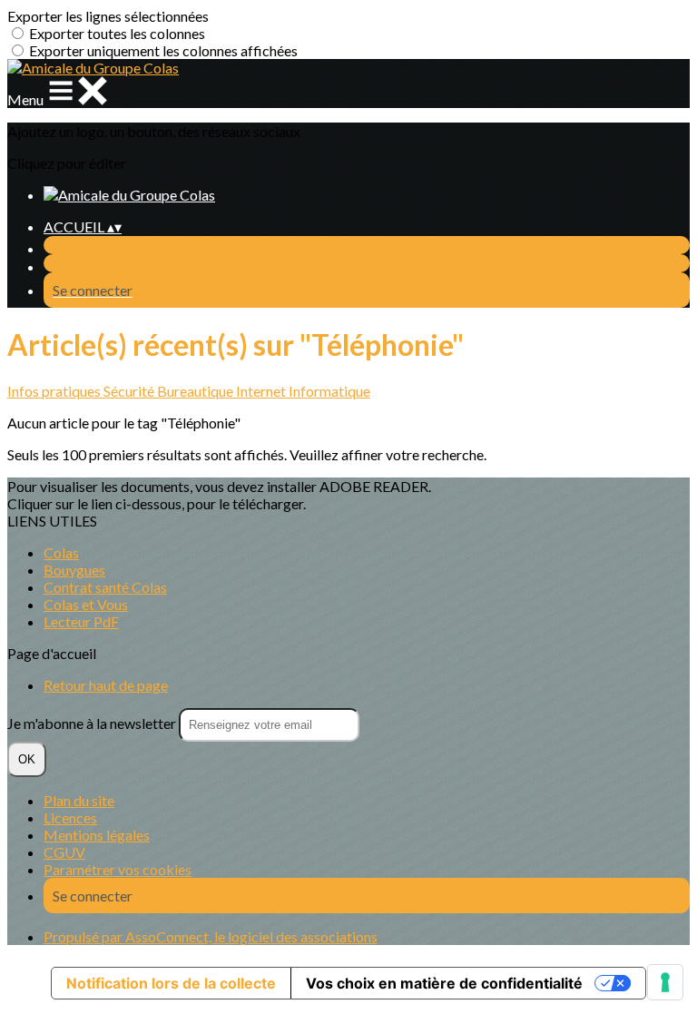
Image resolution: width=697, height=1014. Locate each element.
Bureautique (196, 390)
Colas (61, 552)
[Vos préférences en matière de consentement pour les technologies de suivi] (665, 982)
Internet (262, 390)
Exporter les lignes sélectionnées (108, 16)
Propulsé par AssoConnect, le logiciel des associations (211, 936)
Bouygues (74, 569)
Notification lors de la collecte (171, 983)
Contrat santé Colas (105, 587)
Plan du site (79, 800)
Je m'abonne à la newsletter (93, 723)
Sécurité (130, 390)
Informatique (329, 390)
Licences (70, 817)
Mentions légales (97, 834)
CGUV (64, 852)
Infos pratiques (55, 390)
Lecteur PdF (81, 621)
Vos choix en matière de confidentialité (444, 983)
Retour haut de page (106, 685)
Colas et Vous (86, 604)
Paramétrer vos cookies (117, 869)
